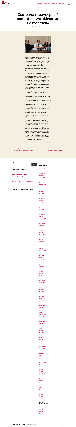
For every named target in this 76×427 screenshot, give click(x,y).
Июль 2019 (41, 239)
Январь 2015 (42, 337)
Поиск (13, 162)
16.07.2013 (42, 26)
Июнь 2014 (41, 353)
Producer (36, 26)
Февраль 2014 (42, 362)
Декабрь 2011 (42, 392)
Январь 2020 (42, 230)
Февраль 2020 (42, 228)
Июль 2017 (41, 284)
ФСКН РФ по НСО (47, 142)
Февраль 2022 (42, 196)
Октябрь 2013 (42, 371)
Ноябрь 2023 (42, 175)
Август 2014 (42, 348)
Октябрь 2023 (42, 177)
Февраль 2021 (42, 218)
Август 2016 (42, 305)
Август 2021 (42, 205)
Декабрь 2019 (42, 232)
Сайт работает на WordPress (32, 424)
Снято (46, 3)
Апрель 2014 (42, 357)
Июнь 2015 (41, 325)
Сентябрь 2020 (42, 223)
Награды (53, 3)
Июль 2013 (41, 378)
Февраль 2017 (42, 294)
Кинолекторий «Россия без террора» (20, 176)
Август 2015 (42, 321)
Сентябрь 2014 (42, 346)
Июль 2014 (41, 351)
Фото (56, 3)
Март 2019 (41, 248)
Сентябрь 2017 (42, 280)
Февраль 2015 (42, 335)
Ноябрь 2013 (42, 369)
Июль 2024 (41, 171)
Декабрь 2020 (42, 221)
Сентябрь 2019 (42, 237)
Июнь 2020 (41, 225)
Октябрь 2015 (42, 316)
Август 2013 (42, 376)
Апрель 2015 (42, 330)
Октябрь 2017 (42, 278)
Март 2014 (41, 360)
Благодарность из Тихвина (18, 185)
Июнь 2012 (41, 385)
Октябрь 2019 (42, 234)
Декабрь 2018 (42, 255)
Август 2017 (42, 282)
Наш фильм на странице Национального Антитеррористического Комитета (21, 173)
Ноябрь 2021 (42, 198)
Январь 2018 (42, 271)
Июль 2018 (41, 264)
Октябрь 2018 (42, 259)
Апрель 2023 (42, 182)
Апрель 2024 (42, 173)
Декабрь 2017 (42, 273)
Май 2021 (41, 212)
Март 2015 (41, 332)
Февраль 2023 (42, 184)
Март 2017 (41, 291)
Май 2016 (41, 312)
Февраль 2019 (42, 250)
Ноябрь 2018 (42, 257)
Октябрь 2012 (42, 382)
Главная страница (40, 3)
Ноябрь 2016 (42, 298)
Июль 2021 (41, 207)
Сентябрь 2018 (42, 262)
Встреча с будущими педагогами (19, 179)
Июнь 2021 (41, 209)
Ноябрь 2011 (42, 394)
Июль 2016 (41, 307)
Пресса (49, 3)
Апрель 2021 (42, 214)
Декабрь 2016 (42, 296)
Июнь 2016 (41, 310)
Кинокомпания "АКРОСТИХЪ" (20, 424)
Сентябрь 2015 (42, 319)
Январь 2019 (42, 253)
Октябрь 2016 (42, 300)
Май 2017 (41, 287)
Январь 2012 (42, 389)
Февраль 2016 (42, 314)
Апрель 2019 (42, 246)
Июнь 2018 (41, 266)
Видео (59, 3)
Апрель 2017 (42, 289)
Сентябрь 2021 (42, 202)
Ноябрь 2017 (42, 275)
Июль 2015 (41, 323)
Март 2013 (41, 380)
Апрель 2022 (42, 191)
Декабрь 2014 (42, 339)
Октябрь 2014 (42, 344)
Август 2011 (42, 398)
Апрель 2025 (42, 168)
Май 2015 (41, 328)
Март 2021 (41, 216)
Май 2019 (41, 243)
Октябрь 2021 (42, 200)
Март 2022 (41, 193)
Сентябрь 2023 (42, 180)
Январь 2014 (42, 364)
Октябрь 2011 (42, 396)
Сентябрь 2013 (42, 373)
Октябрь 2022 (42, 186)
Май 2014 (41, 355)
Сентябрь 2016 (42, 303)
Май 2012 (41, 387)
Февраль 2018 (42, 269)
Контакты (63, 3)
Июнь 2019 (41, 241)
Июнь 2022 (41, 189)
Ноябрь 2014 (42, 341)
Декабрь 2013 (42, 366)
